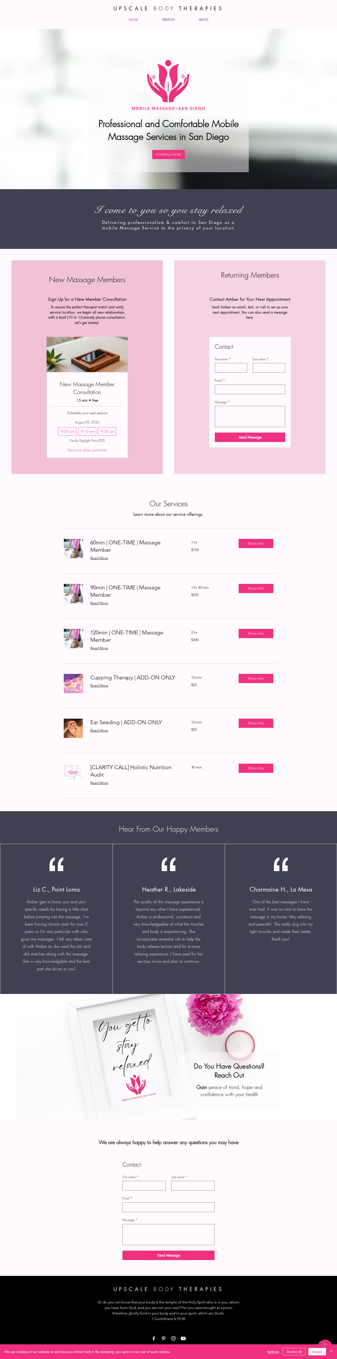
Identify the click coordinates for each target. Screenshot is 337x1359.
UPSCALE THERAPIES (168, 1289)
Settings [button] (273, 1351)
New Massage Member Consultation (87, 388)
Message (222, 402)
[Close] (331, 1351)
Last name (261, 359)
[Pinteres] (163, 1338)
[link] (135, 546)
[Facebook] (154, 1338)
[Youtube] (183, 1338)
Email (220, 380)
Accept (317, 1351)
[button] (256, 543)
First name (223, 359)
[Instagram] (173, 1338)
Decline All (294, 1351)
